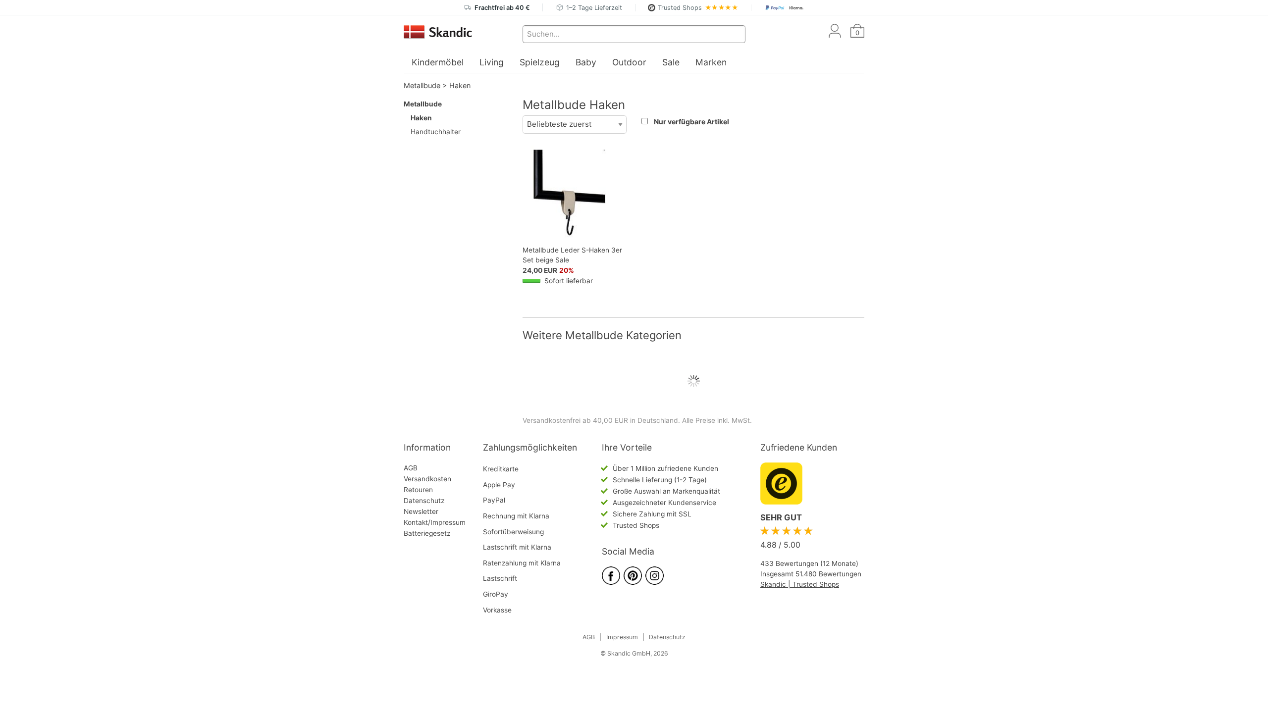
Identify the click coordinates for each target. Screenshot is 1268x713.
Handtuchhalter (436, 132)
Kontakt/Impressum (435, 522)
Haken (460, 85)
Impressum (622, 637)
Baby (586, 62)
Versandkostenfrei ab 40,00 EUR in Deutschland (600, 420)
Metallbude (422, 85)
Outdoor (629, 62)
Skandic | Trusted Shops (799, 584)
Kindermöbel (438, 62)
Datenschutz (424, 501)
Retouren (418, 490)
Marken (711, 62)
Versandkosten (427, 479)
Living (491, 62)
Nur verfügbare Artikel (691, 121)
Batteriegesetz (427, 533)
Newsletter (421, 511)
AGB (411, 468)
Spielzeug (540, 62)
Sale (671, 62)
